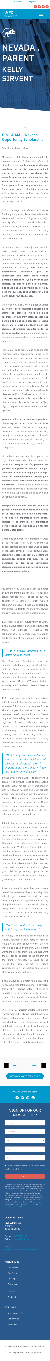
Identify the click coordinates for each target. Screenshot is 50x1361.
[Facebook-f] (17, 1097)
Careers (11, 1291)
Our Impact (13, 1278)
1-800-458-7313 (17, 1200)
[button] (41, 14)
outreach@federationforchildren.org (21, 1249)
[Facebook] (35, 6)
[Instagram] (47, 6)
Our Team (12, 1273)
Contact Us (12, 1297)
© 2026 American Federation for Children (25, 1346)
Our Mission (13, 1267)
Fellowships (13, 1284)
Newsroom (12, 1324)
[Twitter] (39, 6)
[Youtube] (43, 6)
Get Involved (13, 1318)
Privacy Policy (31, 1204)
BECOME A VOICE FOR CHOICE (25, 1076)
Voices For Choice (16, 1313)
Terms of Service (33, 1352)
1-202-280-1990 (19, 1236)
